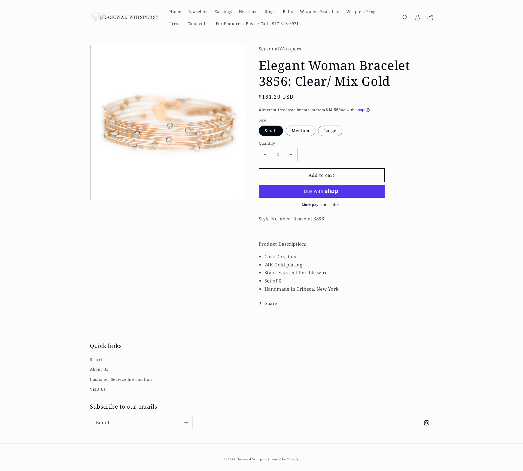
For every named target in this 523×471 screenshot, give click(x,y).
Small (271, 130)
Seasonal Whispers (252, 459)
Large (330, 130)
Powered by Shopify (283, 459)
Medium (300, 130)
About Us (99, 369)
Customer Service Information (121, 379)
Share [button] (271, 303)
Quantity (267, 143)
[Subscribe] (186, 422)
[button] (405, 17)
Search (97, 359)
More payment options (322, 204)
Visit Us (98, 389)
